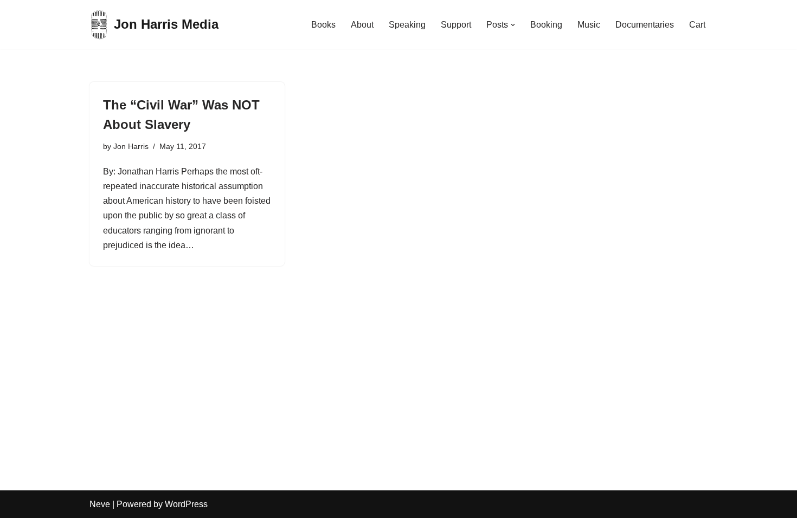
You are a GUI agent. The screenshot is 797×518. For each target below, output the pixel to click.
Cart (697, 24)
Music (588, 24)
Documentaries (644, 24)
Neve (99, 504)
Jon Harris (131, 146)
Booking (546, 24)
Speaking (407, 24)
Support (456, 24)
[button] (513, 25)
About (362, 24)
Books (323, 24)
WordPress (186, 504)
